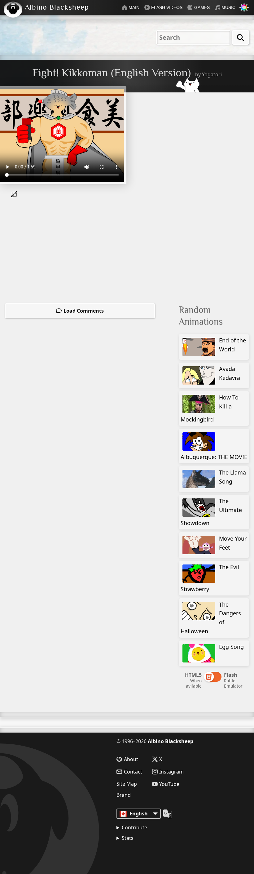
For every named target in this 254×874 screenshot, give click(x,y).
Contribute (134, 827)
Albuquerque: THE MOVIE (214, 457)
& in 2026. (145, 854)
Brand (123, 794)
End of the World (232, 345)
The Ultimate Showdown (211, 512)
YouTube (169, 784)
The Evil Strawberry (210, 578)
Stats (128, 838)
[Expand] (15, 194)
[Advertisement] (216, 135)
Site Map (126, 783)
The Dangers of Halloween (211, 618)
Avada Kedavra (229, 373)
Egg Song (231, 646)
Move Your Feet (233, 543)
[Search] (240, 37)
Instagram (171, 771)
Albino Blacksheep (170, 741)
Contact (133, 771)
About (131, 759)
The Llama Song (232, 477)
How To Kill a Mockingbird (210, 408)
